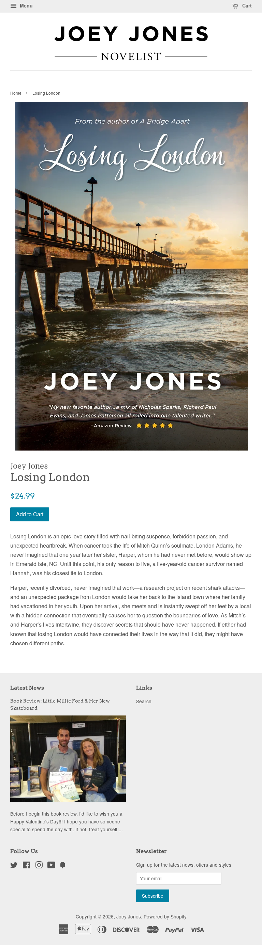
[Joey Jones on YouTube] (51, 866)
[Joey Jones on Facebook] (26, 866)
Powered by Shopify (165, 916)
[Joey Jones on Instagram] (39, 866)
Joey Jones (128, 916)
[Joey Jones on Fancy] (63, 866)
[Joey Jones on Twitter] (14, 866)
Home (15, 93)
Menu (25, 5)
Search (143, 701)
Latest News (27, 687)
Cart (246, 5)
